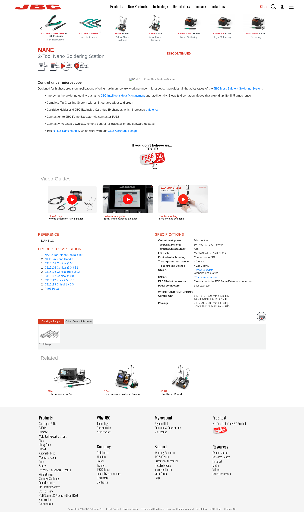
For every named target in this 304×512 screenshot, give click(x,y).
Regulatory (102, 478)
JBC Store (215, 509)
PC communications (205, 277)
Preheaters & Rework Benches (55, 470)
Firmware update (203, 269)
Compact (43, 432)
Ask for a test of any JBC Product (229, 423)
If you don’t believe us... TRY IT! (152, 147)
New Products (138, 6)
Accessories (45, 499)
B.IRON (42, 427)
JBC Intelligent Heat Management (123, 95)
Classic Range (46, 491)
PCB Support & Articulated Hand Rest (58, 495)
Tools (41, 461)
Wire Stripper (46, 474)
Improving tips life (163, 469)
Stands (42, 465)
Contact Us (230, 509)
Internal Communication (109, 473)
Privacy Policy (130, 509)
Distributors (181, 6)
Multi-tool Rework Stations (52, 436)
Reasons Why (104, 427)
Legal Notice (113, 509)
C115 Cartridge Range (122, 130)
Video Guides (161, 473)
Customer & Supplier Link (168, 427)
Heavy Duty (45, 444)
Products (116, 6)
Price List (217, 461)
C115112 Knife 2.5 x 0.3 (59, 280)
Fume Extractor (47, 482)
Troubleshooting (163, 465)
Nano (41, 440)
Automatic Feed (47, 453)
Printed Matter (220, 452)
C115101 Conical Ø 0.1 (59, 263)
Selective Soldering (49, 478)
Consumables (46, 503)
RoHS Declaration (222, 474)
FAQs (157, 478)
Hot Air (42, 449)
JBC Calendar (103, 469)
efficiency (152, 109)
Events (100, 461)
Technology (160, 6)
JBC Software (162, 456)
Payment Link (161, 423)
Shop (263, 6)
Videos (216, 469)
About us (101, 456)
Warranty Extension (165, 452)
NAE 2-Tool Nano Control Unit (63, 254)
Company (200, 6)
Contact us (217, 6)
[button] (273, 6)
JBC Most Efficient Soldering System (238, 88)
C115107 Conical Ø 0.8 (59, 276)
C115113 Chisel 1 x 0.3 (59, 284)
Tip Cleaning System (49, 487)
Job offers (101, 465)
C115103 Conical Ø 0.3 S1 (61, 267)
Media (216, 465)
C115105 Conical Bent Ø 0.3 (62, 271)
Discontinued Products (166, 461)
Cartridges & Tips (48, 423)
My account (161, 432)
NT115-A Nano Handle (59, 259)
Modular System (47, 457)
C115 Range (45, 344)
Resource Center (221, 457)
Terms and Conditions (152, 509)
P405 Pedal (52, 288)
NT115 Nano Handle (66, 130)
